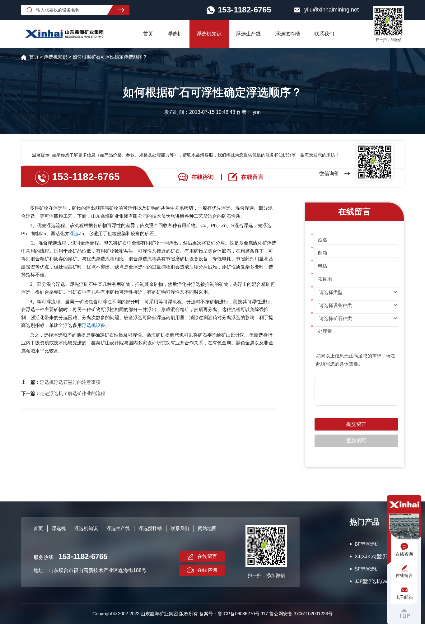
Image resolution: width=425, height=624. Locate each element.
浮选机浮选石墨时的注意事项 (70, 382)
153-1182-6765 (86, 176)
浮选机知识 (209, 33)
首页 (148, 33)
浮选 (74, 233)
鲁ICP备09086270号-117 (243, 613)
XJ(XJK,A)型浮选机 (375, 556)
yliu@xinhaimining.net (331, 10)
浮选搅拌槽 (287, 33)
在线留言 (207, 556)
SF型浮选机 (367, 568)
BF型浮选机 (367, 544)
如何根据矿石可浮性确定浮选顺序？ (109, 56)
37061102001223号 (313, 613)
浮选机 (174, 33)
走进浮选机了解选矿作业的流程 (72, 393)
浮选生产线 (248, 33)
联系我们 (324, 33)
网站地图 (207, 528)
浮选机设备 (93, 325)
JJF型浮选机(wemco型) (379, 581)
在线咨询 (207, 570)
